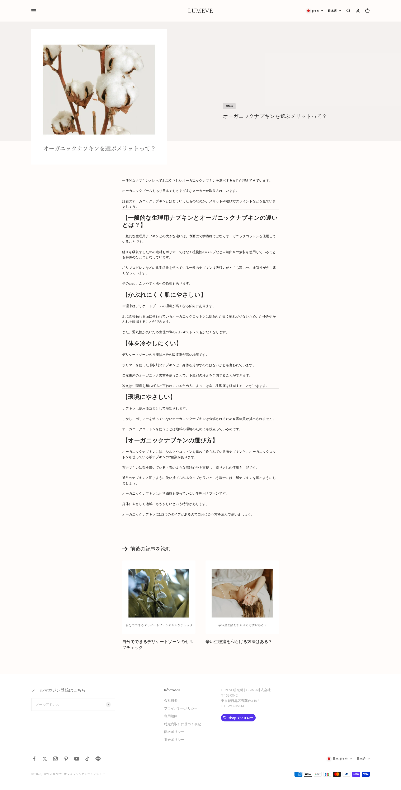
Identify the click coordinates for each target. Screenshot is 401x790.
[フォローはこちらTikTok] (87, 759)
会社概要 (171, 700)
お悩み (229, 106)
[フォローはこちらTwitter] (45, 759)
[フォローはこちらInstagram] (55, 759)
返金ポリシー (174, 739)
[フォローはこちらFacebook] (34, 759)
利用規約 (171, 716)
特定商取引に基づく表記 (182, 724)
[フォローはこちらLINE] (98, 759)
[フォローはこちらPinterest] (66, 759)
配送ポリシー (174, 731)
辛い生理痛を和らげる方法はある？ (239, 642)
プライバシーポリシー (181, 708)
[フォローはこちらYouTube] (77, 759)
